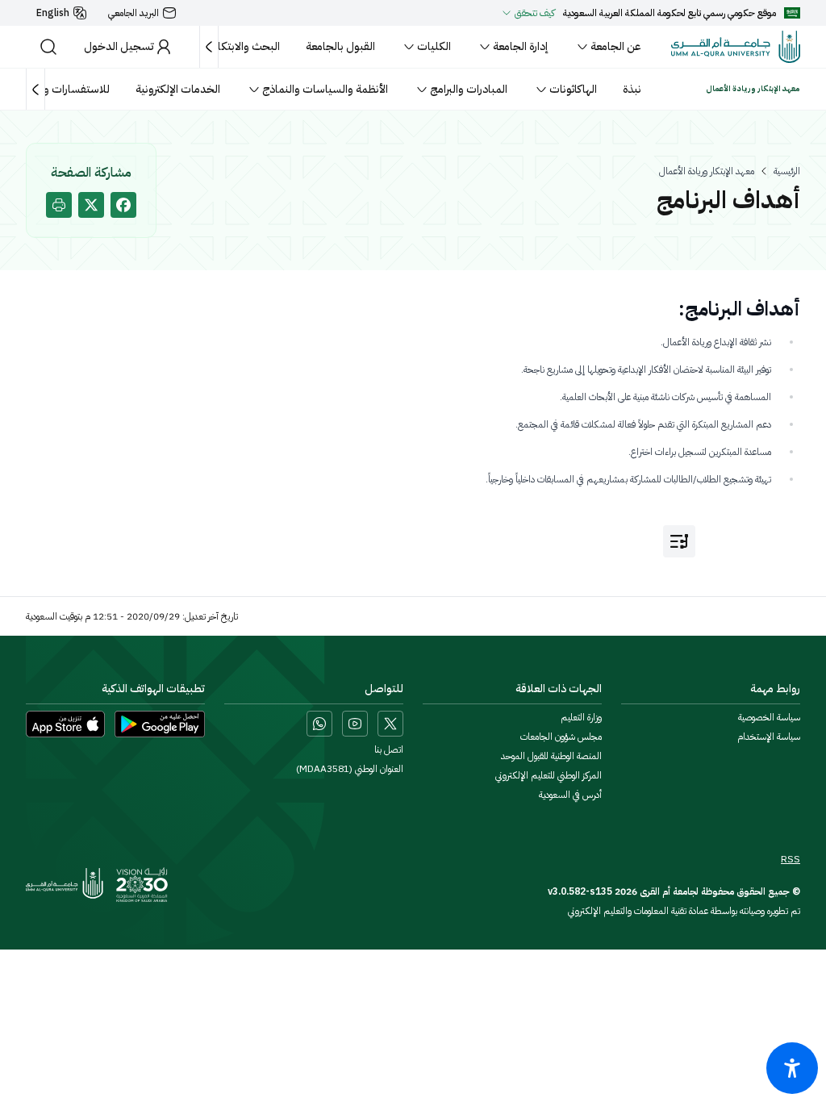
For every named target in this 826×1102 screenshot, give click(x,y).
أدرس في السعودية (570, 794)
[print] (59, 205)
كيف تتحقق (535, 12)
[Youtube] (355, 724)
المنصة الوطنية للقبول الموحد (551, 755)
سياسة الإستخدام (768, 736)
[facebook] (123, 205)
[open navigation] (679, 541)
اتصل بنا (388, 749)
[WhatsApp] (319, 724)
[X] (390, 724)
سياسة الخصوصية (769, 717)
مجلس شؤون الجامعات (561, 736)
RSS (790, 859)
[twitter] (91, 205)
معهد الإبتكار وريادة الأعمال (706, 171)
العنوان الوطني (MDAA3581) (349, 768)
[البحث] (48, 47)
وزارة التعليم (581, 717)
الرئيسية (787, 171)
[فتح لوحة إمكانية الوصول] (792, 1068)
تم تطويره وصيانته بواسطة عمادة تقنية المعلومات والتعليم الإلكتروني (684, 911)
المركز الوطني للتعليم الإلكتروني (548, 775)
